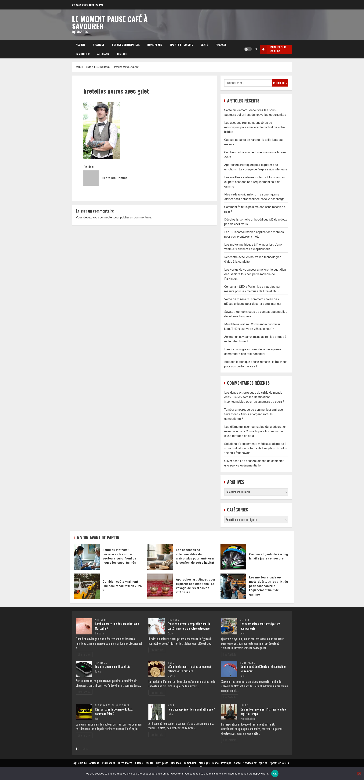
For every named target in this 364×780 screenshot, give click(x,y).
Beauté (149, 763)
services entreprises (126, 44)
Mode (171, 662)
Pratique (98, 44)
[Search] (256, 49)
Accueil (80, 44)
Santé (204, 44)
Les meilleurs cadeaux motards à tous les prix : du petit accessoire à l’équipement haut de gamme (255, 182)
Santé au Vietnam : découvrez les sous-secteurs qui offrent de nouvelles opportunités (87, 557)
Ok (275, 773)
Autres (245, 619)
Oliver (228, 461)
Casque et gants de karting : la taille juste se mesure (233, 557)
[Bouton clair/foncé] (248, 49)
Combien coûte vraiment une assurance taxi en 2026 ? (87, 586)
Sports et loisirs (181, 44)
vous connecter (103, 217)
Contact (121, 54)
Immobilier (83, 54)
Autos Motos (125, 763)
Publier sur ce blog (278, 49)
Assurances (108, 763)
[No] (359, 773)
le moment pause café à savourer (110, 22)
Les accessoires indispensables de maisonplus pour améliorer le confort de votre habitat (254, 127)
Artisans (103, 54)
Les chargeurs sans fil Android (112, 666)
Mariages (204, 763)
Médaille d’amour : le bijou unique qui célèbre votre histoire (189, 668)
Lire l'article (84, 654)
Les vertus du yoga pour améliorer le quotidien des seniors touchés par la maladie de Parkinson (255, 274)
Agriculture (80, 763)
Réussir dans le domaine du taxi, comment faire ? (114, 711)
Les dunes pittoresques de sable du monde (253, 392)
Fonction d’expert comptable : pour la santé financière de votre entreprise (189, 626)
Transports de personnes (112, 705)
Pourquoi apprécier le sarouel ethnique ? (191, 709)
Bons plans (154, 44)
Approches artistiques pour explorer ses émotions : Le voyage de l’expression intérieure (160, 586)
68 (84, 749)
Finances (221, 44)
